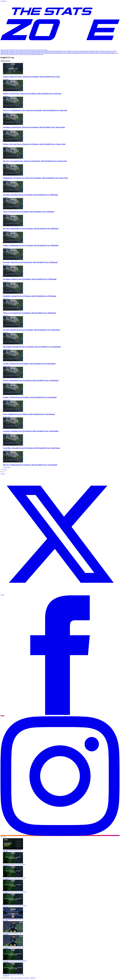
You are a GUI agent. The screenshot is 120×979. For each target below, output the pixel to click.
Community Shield (8, 54)
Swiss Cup (24, 53)
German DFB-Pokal (32, 52)
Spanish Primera (57, 51)
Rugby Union (23, 49)
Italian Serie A (70, 51)
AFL (30, 49)
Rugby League (17, 49)
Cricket (27, 49)
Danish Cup (39, 53)
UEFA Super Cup (23, 54)
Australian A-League (94, 52)
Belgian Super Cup (40, 52)
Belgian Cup (34, 53)
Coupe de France (11, 53)
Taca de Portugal (18, 53)
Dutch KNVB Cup (80, 53)
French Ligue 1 (64, 51)
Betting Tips (2, 49)
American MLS (91, 51)
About (43, 49)
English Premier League (49, 51)
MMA (13, 49)
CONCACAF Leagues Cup (100, 51)
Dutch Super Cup (47, 52)
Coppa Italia (106, 53)
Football (7, 49)
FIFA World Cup (40, 54)
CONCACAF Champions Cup (67, 52)
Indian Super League (77, 52)
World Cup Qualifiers (88, 53)
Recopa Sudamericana (32, 54)
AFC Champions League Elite (70, 53)
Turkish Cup (29, 53)
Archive (12, 977)
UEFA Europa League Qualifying (22, 51)
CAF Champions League (104, 52)
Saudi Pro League (76, 51)
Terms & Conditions (18, 977)
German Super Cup (110, 51)
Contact (45, 49)
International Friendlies (56, 52)
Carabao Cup (25, 52)
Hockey (33, 49)
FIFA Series (95, 53)
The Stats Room (38, 49)
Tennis (10, 49)
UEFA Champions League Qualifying (8, 51)
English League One (18, 52)
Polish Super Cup (112, 53)
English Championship (9, 52)
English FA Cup (61, 53)
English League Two (86, 52)
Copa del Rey (101, 53)
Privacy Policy (26, 977)
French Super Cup (16, 54)
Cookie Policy (33, 977)
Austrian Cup (55, 53)
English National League (47, 53)
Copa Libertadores (84, 51)
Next (6, 469)
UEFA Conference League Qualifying (36, 51)
